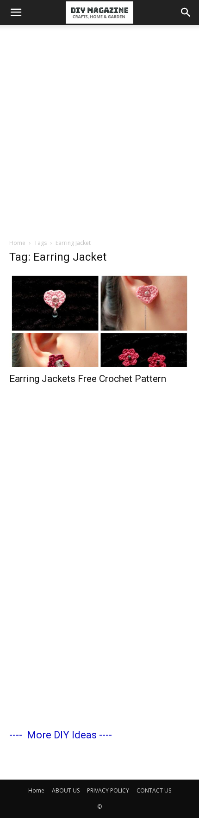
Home (17, 243)
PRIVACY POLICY (108, 790)
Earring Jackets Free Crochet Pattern (87, 378)
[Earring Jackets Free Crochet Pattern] (99, 320)
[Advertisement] (99, 129)
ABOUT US (66, 790)
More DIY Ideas (62, 735)
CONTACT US (154, 790)
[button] (16, 12)
